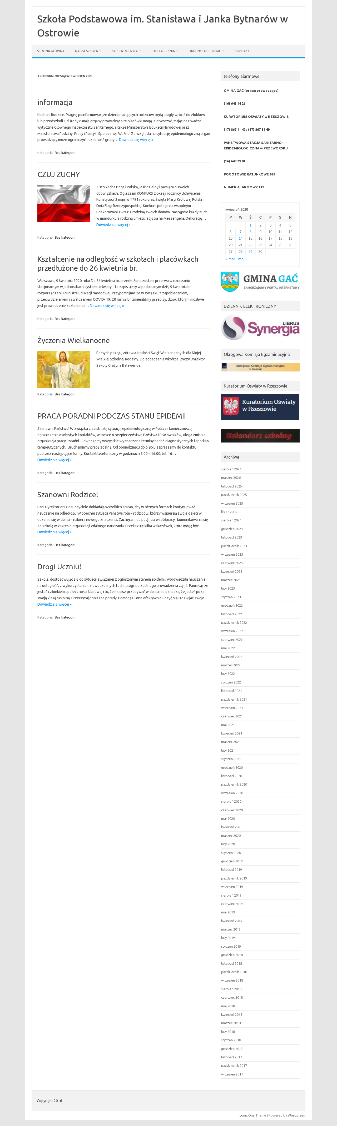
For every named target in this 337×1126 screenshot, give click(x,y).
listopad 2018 (231, 963)
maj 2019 (228, 912)
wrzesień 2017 (232, 1074)
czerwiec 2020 (232, 810)
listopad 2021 (231, 690)
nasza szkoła (86, 51)
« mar (230, 259)
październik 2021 (234, 699)
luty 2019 (228, 937)
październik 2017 (234, 1065)
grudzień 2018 (232, 955)
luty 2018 (228, 1031)
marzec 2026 (231, 477)
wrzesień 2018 (232, 980)
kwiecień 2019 (231, 921)
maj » (242, 259)
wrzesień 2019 (232, 886)
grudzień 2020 (232, 767)
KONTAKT (242, 51)
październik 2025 (234, 494)
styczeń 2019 (231, 946)
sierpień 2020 (231, 801)
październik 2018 (234, 972)
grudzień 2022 (232, 605)
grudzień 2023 (232, 529)
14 (240, 238)
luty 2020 (228, 844)
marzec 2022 (231, 665)
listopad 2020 (231, 776)
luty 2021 (228, 750)
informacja (55, 102)
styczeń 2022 (231, 682)
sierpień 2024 (231, 520)
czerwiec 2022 (232, 639)
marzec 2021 (231, 741)
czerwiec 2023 (232, 563)
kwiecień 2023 (231, 571)
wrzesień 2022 (232, 631)
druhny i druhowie (205, 51)
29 (250, 252)
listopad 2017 (231, 1057)
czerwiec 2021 (232, 716)
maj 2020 (228, 818)
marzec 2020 (231, 835)
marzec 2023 (231, 580)
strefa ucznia (163, 51)
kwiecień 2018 (231, 1014)
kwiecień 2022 (231, 656)
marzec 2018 (231, 1023)
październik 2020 (234, 784)
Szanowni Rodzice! (67, 494)
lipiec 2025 (229, 512)
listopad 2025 (231, 486)
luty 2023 (228, 588)
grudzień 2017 (232, 1048)
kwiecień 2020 (231, 827)
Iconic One (247, 1115)
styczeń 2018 (231, 1040)
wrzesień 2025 (232, 503)
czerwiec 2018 (232, 997)
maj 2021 (228, 725)
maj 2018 (228, 1006)
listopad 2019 (231, 869)
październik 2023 (234, 546)
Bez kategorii (65, 152)
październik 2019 (234, 878)
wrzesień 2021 (232, 708)
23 (260, 245)
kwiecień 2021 (231, 733)
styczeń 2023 (231, 597)
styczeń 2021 (231, 759)
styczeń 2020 (231, 852)
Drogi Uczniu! (59, 566)
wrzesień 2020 (232, 793)
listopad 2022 (231, 614)
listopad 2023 (231, 537)
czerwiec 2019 (232, 904)
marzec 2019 (231, 929)
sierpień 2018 (231, 989)
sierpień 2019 (231, 895)
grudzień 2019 (232, 861)
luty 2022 (228, 673)
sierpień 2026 (231, 469)
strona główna (51, 51)
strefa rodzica (125, 51)
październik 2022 (234, 622)
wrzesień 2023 (232, 554)
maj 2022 (228, 648)
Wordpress (296, 1115)
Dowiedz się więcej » (136, 140)
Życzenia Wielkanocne (73, 340)
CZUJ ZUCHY (58, 174)
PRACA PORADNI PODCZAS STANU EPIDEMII (111, 416)
